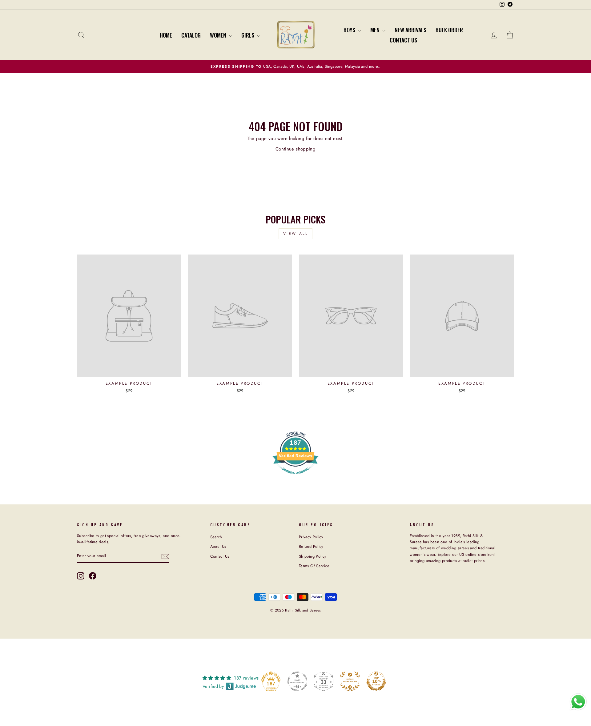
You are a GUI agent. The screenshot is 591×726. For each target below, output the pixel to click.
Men (375, 30)
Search (216, 537)
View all (295, 233)
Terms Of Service (314, 566)
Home (166, 35)
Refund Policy (311, 546)
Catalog (191, 35)
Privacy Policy (311, 537)
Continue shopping (295, 149)
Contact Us (403, 40)
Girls (248, 35)
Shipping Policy (313, 556)
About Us (218, 546)
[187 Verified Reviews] (295, 477)
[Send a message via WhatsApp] (578, 702)
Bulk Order (449, 30)
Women (218, 35)
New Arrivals (410, 30)
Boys (350, 30)
